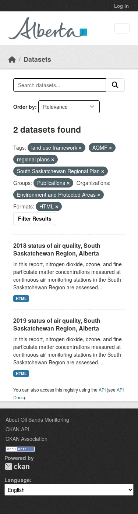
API (102, 389)
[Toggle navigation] (122, 28)
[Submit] (115, 85)
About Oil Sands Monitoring (37, 419)
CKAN (16, 466)
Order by (24, 106)
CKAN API (17, 429)
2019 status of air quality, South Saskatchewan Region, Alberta (56, 324)
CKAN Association (26, 438)
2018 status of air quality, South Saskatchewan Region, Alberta (56, 249)
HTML (21, 298)
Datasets (37, 59)
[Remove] (80, 148)
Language (17, 479)
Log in (121, 5)
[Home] (12, 59)
